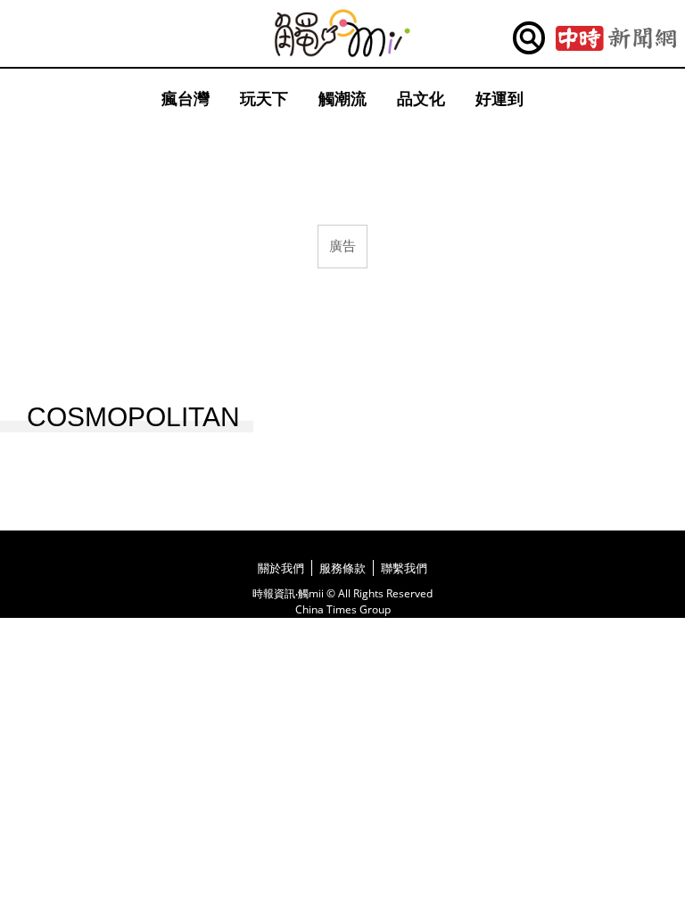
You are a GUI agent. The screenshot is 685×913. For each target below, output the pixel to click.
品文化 (421, 98)
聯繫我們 (404, 568)
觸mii (342, 33)
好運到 (499, 98)
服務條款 (342, 568)
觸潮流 (342, 98)
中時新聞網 (616, 38)
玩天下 (264, 98)
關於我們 (281, 568)
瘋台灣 (185, 98)
